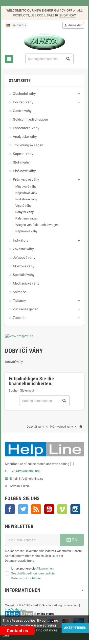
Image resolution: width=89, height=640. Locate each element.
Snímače (19, 292)
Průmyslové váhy (26, 179)
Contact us (17, 630)
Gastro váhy (22, 111)
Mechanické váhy (26, 283)
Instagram (75, 509)
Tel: (25, 471)
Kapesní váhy (23, 154)
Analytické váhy (25, 136)
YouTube (49, 509)
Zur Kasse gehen (25, 309)
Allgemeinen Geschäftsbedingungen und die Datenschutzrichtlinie (33, 573)
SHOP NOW (67, 15)
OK (74, 539)
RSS (36, 509)
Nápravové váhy (26, 231)
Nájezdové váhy (26, 193)
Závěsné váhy (23, 249)
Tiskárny (19, 300)
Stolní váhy (21, 162)
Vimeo (62, 509)
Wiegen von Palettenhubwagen (37, 225)
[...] (72, 464)
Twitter (23, 509)
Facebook (10, 509)
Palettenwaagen (26, 218)
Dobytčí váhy (24, 212)
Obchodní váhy (24, 93)
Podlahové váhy (26, 199)
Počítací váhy (23, 102)
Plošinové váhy (24, 171)
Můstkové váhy (25, 186)
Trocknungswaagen (28, 145)
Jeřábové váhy (24, 257)
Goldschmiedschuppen (30, 119)
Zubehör (19, 318)
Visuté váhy (23, 205)
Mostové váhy (23, 266)
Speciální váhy (24, 275)
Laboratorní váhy (26, 128)
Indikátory (20, 240)
